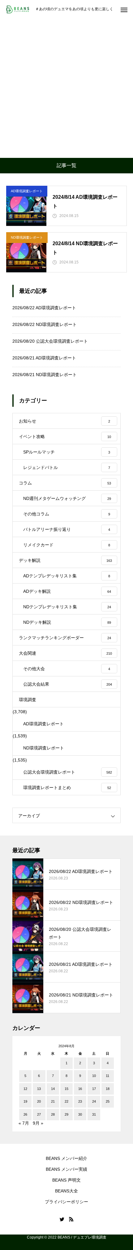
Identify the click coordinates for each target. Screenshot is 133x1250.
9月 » (38, 1123)
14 (53, 1089)
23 (80, 1101)
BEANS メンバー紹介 (66, 1158)
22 (66, 1101)
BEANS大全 (66, 1190)
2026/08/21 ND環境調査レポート (44, 374)
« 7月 (24, 1123)
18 (107, 1089)
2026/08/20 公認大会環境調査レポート (50, 341)
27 (39, 1114)
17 (94, 1089)
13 (39, 1089)
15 (66, 1089)
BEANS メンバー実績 (66, 1169)
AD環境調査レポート (27, 191)
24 (94, 1101)
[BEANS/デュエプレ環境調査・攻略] (17, 9)
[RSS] (71, 1219)
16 (80, 1089)
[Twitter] (62, 1219)
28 (53, 1114)
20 (39, 1101)
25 (107, 1101)
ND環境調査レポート (27, 237)
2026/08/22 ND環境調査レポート (44, 324)
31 (94, 1114)
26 (25, 1114)
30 (80, 1114)
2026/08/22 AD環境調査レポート (44, 307)
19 (25, 1101)
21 (53, 1101)
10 (94, 1076)
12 (25, 1089)
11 (107, 1076)
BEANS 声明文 (66, 1180)
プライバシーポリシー (66, 1201)
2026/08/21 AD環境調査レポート (44, 357)
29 (66, 1114)
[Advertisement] (66, 88)
